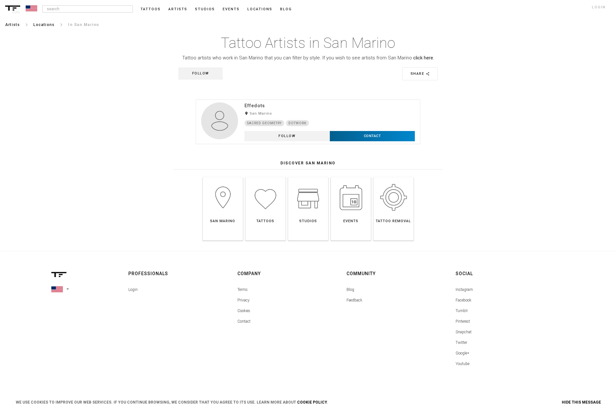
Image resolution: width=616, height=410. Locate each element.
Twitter (461, 342)
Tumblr (462, 311)
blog (286, 9)
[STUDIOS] (308, 177)
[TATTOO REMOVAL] (393, 177)
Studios (205, 9)
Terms (242, 289)
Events (231, 9)
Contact (244, 321)
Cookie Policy (312, 402)
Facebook (463, 300)
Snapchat (464, 332)
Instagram (464, 289)
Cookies (243, 311)
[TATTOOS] (265, 177)
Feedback (354, 300)
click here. (423, 58)
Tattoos (151, 9)
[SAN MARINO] (222, 177)
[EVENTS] (350, 177)
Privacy (243, 300)
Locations (259, 9)
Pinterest (463, 321)
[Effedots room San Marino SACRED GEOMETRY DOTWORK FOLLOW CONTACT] (308, 99)
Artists (177, 9)
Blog (350, 289)
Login (133, 289)
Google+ (462, 353)
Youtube (462, 364)
